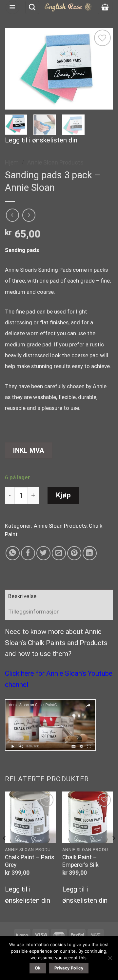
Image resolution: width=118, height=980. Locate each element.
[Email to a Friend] (59, 553)
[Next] (102, 69)
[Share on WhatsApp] (13, 553)
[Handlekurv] (105, 7)
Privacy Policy (68, 968)
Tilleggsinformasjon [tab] (34, 612)
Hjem (12, 162)
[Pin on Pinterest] (74, 553)
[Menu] (12, 7)
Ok (38, 968)
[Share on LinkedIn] (90, 553)
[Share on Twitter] (43, 553)
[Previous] (15, 69)
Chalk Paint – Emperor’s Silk (80, 861)
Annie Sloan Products (55, 162)
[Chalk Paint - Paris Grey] (30, 817)
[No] (110, 960)
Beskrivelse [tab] (22, 596)
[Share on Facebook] (28, 553)
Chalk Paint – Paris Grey (29, 861)
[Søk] (32, 7)
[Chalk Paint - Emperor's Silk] (87, 817)
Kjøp (63, 495)
